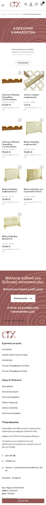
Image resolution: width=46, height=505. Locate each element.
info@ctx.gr (10, 461)
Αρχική (3, 14)
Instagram (16, 478)
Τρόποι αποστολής (10, 408)
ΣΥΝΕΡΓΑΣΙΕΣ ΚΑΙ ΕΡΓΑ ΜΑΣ (15, 355)
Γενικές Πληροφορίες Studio (14, 371)
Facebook (6, 478)
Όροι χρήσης (7, 386)
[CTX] (15, 4)
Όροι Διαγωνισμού (10, 391)
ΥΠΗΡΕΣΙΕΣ (7, 360)
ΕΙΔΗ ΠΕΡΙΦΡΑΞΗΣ (15, 14)
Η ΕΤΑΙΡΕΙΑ (7, 349)
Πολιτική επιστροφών (11, 413)
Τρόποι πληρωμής (10, 402)
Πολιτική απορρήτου (11, 397)
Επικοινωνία (21, 298)
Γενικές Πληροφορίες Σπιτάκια (15, 366)
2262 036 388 (10, 455)
